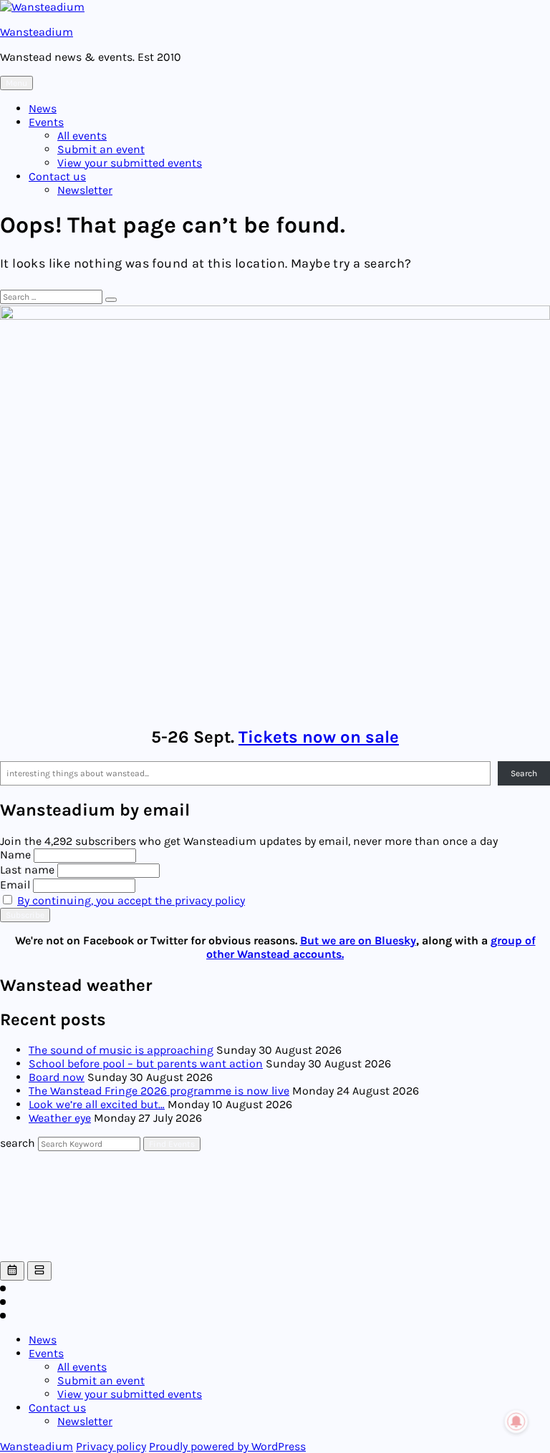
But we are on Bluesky (358, 940)
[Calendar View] (12, 1271)
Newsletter (84, 190)
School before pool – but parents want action (146, 1063)
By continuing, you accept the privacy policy (131, 900)
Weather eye (60, 1118)
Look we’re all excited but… (97, 1104)
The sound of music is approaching (121, 1050)
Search (524, 773)
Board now (57, 1077)
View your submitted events (129, 163)
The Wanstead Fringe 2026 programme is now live (159, 1090)
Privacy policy (111, 1446)
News (43, 108)
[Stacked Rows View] (39, 1271)
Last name (27, 869)
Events (46, 122)
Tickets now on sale (318, 737)
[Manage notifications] (516, 1421)
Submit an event (101, 149)
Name (15, 854)
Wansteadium (36, 32)
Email (15, 884)
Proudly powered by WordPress (227, 1446)
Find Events (172, 1144)
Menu (16, 83)
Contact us (57, 176)
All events (82, 135)
